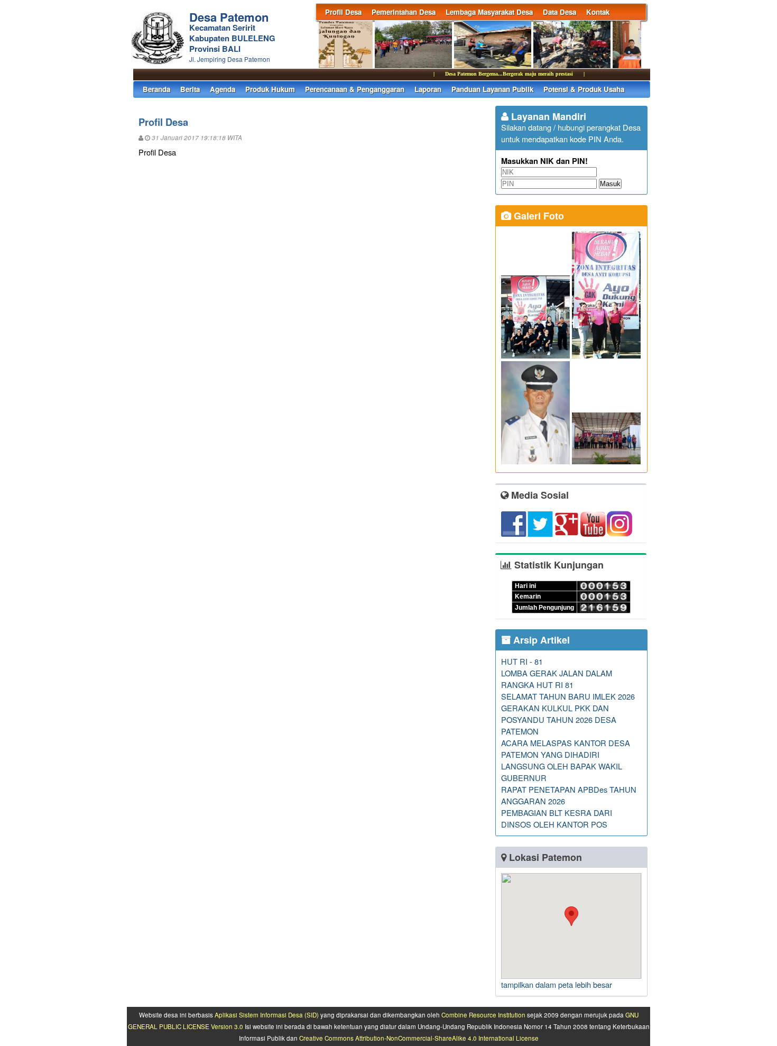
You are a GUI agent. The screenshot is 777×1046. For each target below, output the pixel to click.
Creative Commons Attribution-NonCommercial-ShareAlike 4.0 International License (419, 1038)
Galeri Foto (537, 216)
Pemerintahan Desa (404, 12)
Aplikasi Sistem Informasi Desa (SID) (267, 1015)
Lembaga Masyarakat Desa (489, 12)
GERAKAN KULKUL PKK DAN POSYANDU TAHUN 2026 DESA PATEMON (558, 719)
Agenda (222, 89)
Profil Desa (343, 12)
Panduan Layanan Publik (492, 89)
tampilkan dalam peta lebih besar (556, 984)
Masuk (610, 184)
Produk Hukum (270, 89)
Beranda (156, 89)
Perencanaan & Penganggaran (354, 89)
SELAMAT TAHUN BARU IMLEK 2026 (568, 696)
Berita (190, 89)
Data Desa (559, 12)
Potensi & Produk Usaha (583, 89)
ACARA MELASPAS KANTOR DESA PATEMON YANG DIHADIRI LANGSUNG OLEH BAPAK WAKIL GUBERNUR (565, 760)
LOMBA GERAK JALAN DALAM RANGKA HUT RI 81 (556, 678)
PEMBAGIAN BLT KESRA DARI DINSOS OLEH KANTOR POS (556, 818)
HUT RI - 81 (522, 661)
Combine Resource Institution (483, 1015)
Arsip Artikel (540, 640)
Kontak (597, 12)
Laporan (427, 89)
